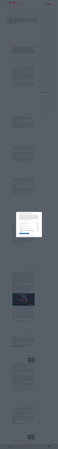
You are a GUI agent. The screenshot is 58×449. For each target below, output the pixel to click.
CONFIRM (24, 233)
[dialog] (29, 224)
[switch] (37, 223)
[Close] (40, 213)
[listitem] (29, 222)
